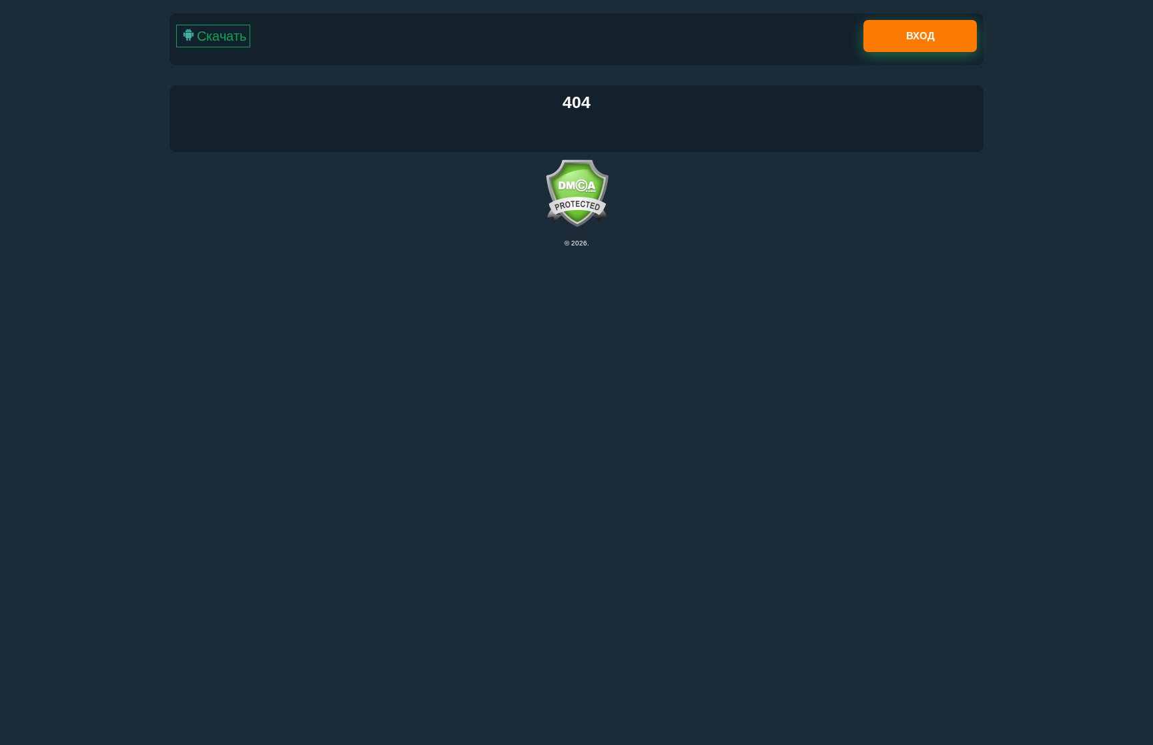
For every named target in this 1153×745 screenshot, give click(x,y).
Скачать (221, 36)
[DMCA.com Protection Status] (576, 193)
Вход (920, 35)
